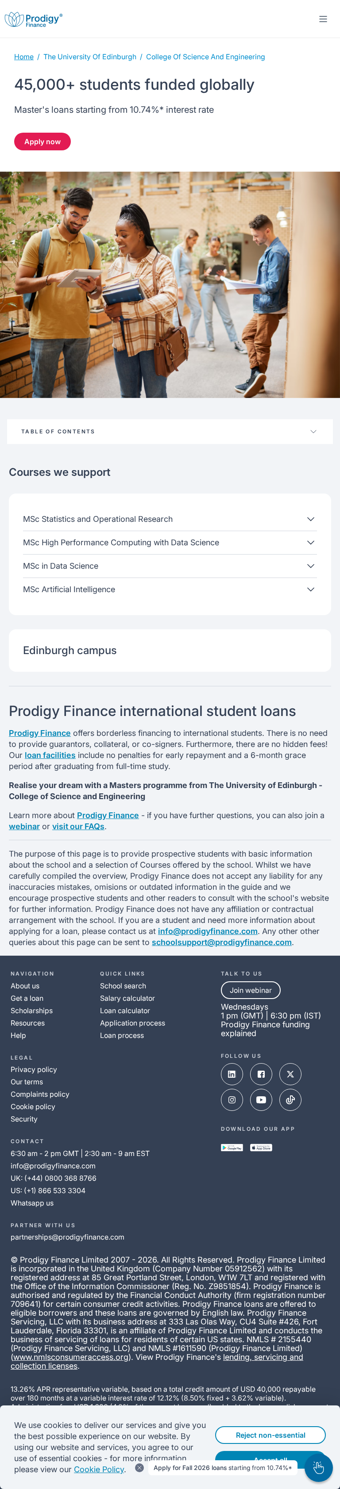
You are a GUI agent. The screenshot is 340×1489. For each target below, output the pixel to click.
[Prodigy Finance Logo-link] (33, 19)
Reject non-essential (270, 1435)
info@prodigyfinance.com (208, 931)
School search (123, 985)
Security (24, 1118)
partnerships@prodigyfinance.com (67, 1237)
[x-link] (290, 1074)
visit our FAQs (78, 826)
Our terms (27, 1081)
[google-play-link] (232, 1148)
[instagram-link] (232, 1100)
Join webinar (251, 990)
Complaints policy (40, 1094)
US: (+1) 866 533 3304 (48, 1190)
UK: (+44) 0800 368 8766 (54, 1178)
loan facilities (50, 755)
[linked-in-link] (232, 1074)
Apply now (42, 141)
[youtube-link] (261, 1100)
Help (18, 1035)
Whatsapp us (32, 1202)
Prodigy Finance (40, 733)
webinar (24, 826)
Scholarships (32, 1010)
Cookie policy (33, 1106)
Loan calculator (125, 1010)
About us (25, 985)
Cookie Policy (99, 1469)
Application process (132, 1022)
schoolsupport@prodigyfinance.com (222, 942)
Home (24, 56)
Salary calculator (127, 998)
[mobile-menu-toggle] (323, 19)
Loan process (122, 1035)
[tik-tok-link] (290, 1100)
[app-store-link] (261, 1148)
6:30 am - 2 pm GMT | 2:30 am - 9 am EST (80, 1153)
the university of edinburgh (89, 56)
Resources (28, 1022)
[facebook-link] (261, 1074)
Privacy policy (34, 1069)
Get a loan (27, 998)
